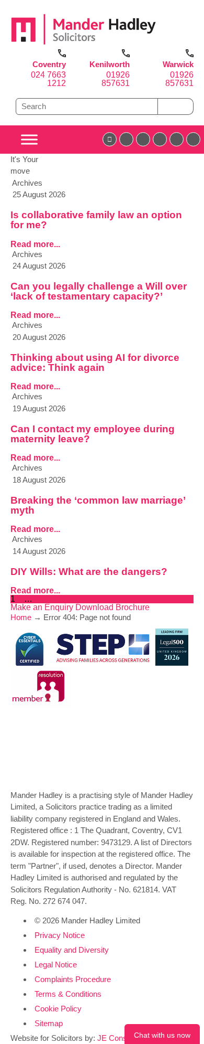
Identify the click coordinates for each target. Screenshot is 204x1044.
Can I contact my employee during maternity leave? (92, 433)
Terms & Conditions (68, 993)
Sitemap (49, 1023)
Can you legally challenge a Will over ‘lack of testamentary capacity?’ (98, 291)
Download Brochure (112, 607)
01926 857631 (115, 79)
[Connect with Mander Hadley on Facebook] (110, 139)
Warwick (178, 64)
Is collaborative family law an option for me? (96, 219)
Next (54, 598)
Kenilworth (109, 64)
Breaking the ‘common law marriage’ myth (97, 505)
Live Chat (162, 1034)
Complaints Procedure (73, 979)
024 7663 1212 (48, 79)
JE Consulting (121, 1038)
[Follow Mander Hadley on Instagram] (160, 139)
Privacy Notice (60, 935)
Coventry (49, 64)
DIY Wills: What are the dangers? (88, 571)
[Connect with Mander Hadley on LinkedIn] (143, 139)
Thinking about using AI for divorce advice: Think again (94, 362)
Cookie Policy (58, 1008)
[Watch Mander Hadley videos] (176, 139)
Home (20, 617)
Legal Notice (56, 964)
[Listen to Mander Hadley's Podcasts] (193, 139)
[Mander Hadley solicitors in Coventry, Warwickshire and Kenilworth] (83, 44)
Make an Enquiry (42, 607)
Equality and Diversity (72, 949)
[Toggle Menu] (29, 139)
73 (39, 598)
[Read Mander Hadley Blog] (126, 139)
